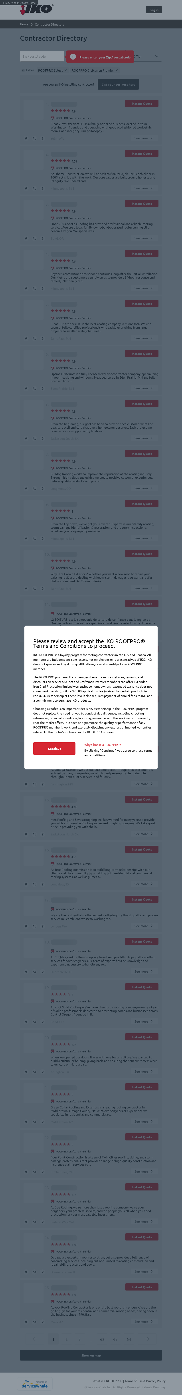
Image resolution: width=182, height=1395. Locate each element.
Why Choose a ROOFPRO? (102, 745)
